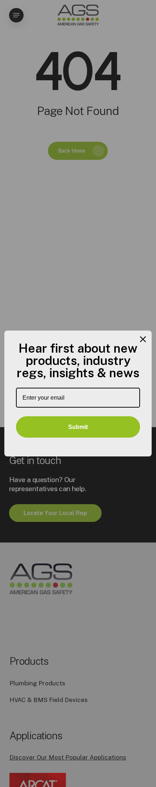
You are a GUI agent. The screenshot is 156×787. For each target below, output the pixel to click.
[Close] (143, 339)
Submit (78, 427)
